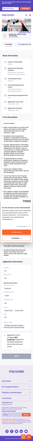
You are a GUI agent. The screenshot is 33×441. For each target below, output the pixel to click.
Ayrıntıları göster (21, 226)
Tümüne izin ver (16, 232)
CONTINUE (25, 8)
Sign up (26, 415)
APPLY (16, 356)
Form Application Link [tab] (24, 44)
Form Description (10, 117)
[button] (16, 381)
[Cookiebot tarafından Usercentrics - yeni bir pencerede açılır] (23, 201)
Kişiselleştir (15, 238)
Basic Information (10, 56)
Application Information (13, 262)
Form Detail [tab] (8, 44)
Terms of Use (12, 420)
